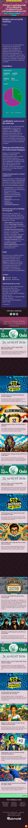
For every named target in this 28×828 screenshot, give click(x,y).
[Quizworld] (14, 822)
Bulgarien (19, 704)
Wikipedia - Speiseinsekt (12, 279)
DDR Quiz (22, 806)
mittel (26, 435)
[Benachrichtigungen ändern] (26, 826)
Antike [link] (23, 435)
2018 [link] (13, 577)
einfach (26, 376)
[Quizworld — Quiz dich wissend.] (2, 2)
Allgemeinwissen (21, 376)
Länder (15, 704)
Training (14, 0)
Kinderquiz (5, 806)
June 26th (5, 13)
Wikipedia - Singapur (11, 277)
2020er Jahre (11, 13)
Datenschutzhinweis (12, 813)
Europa (23, 704)
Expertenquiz (5, 804)
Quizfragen (15, 376)
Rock (13, 613)
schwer (22, 13)
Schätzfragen (14, 803)
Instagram (18, 815)
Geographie (11, 704)
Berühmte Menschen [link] (8, 613)
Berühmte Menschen (18, 435)
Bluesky (9, 815)
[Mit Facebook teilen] (17, 315)
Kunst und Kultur (21, 613)
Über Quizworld (6, 812)
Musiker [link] (3, 613)
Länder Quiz (22, 802)
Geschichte (21, 577)
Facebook (13, 815)
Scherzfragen (14, 804)
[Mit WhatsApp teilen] (11, 315)
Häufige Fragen (14, 812)
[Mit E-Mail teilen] (14, 315)
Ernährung (14, 15)
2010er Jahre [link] (17, 577)
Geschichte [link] (12, 435)
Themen (9, 0)
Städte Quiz (22, 803)
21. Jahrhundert (17, 13)
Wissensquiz (5, 803)
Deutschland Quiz (22, 804)
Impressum (21, 812)
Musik (16, 613)
